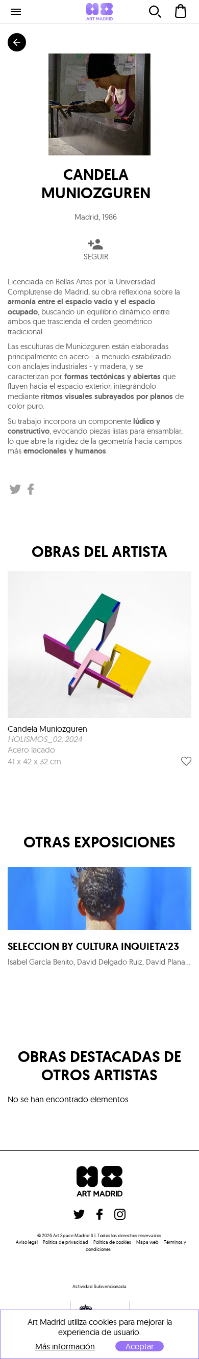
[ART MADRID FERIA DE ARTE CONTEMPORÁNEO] (99, 11)
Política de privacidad (65, 1242)
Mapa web (147, 1242)
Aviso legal (27, 1242)
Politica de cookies (112, 1242)
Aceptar (140, 1346)
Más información (65, 1346)
